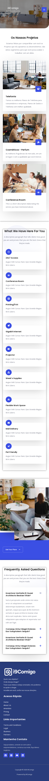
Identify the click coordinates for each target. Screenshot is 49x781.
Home (6, 702)
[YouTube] (17, 755)
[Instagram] (11, 755)
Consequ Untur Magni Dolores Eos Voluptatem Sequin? (20, 630)
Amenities (7, 708)
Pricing (6, 711)
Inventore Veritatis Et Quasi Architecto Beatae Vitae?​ (19, 594)
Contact (7, 715)
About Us (7, 705)
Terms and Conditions (12, 725)
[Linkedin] (23, 755)
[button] (24, 594)
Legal (6, 728)
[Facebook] (6, 755)
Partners (7, 734)
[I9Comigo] (13, 10)
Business (7, 731)
